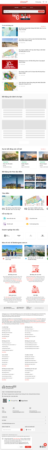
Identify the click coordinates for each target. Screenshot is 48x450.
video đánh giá (8, 297)
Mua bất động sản (5, 336)
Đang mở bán (6, 162)
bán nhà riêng (33, 318)
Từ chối (21, 446)
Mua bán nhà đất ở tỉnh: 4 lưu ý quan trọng (13, 258)
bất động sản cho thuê (30, 277)
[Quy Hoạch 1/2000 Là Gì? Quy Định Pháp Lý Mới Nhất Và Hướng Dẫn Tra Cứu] (34, 200)
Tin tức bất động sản (6, 328)
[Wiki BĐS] (35, 288)
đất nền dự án (11, 320)
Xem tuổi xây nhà (11, 218)
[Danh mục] (46, 2)
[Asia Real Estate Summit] (39, 307)
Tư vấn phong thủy (34, 224)
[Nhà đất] (24, 1)
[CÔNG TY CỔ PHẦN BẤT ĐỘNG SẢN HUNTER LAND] (31, 235)
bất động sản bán (14, 279)
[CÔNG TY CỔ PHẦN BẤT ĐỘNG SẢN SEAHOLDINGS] (7, 235)
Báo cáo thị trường (5, 334)
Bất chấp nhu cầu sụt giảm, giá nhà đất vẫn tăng (35, 258)
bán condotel (38, 320)
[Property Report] (29, 307)
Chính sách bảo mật (17, 438)
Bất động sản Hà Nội (6, 330)
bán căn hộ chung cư (26, 318)
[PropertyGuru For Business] (20, 307)
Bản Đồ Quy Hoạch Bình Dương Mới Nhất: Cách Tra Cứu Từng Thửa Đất (13, 208)
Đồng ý (28, 446)
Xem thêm (22, 323)
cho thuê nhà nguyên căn (35, 322)
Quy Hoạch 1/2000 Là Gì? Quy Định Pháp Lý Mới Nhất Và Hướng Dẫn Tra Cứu (36, 208)
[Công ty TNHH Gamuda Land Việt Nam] (19, 235)
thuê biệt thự (31, 279)
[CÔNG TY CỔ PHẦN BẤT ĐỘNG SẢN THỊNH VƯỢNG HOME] (42, 235)
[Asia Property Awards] (9, 307)
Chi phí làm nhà (33, 218)
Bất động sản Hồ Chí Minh (7, 332)
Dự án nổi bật (5, 354)
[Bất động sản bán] (12, 268)
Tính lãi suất (10, 224)
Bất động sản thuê (6, 341)
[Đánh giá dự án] (12, 288)
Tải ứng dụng (38, 2)
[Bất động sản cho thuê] (35, 268)
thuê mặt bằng (30, 280)
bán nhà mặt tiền (18, 280)
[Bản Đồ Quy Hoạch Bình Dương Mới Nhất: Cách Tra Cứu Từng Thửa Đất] (12, 200)
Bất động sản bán (28, 327)
